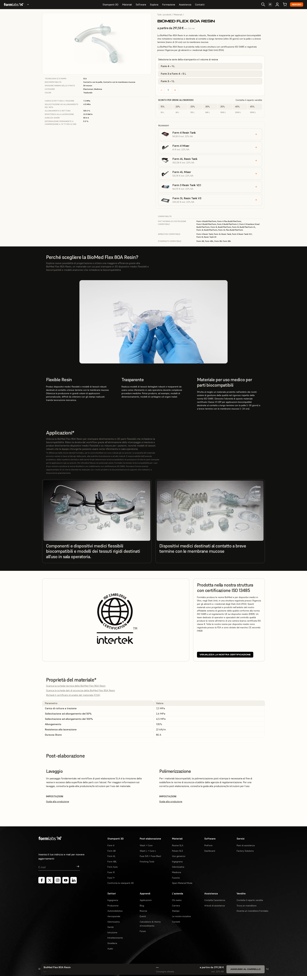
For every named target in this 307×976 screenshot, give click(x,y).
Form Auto (112, 866)
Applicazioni (146, 900)
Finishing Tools (147, 861)
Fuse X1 (111, 872)
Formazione (168, 4)
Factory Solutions (245, 850)
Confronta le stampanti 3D (120, 883)
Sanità (110, 927)
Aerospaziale (113, 916)
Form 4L (111, 856)
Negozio (296, 5)
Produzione (112, 905)
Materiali (127, 4)
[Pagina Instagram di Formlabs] (57, 880)
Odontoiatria (178, 866)
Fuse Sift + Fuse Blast (150, 856)
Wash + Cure (146, 845)
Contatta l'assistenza (214, 900)
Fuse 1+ (111, 877)
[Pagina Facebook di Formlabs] (41, 880)
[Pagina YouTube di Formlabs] (65, 880)
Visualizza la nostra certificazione (225, 654)
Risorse (143, 910)
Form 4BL (112, 861)
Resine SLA (177, 845)
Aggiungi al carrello (245, 969)
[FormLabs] (13, 4)
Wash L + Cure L (148, 850)
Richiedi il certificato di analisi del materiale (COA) (73, 695)
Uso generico (178, 856)
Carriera (176, 905)
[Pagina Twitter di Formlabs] (49, 880)
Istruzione (112, 932)
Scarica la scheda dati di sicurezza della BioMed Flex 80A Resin (80, 690)
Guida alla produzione (57, 801)
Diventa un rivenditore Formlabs (252, 910)
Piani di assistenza (246, 845)
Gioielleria (112, 943)
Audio (110, 948)
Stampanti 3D (110, 4)
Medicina (176, 872)
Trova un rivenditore (246, 905)
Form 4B (111, 850)
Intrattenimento (115, 937)
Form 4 (110, 845)
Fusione (176, 877)
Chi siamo (177, 900)
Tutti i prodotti (164, 14)
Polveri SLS (177, 850)
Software (141, 4)
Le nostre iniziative (181, 916)
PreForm (208, 845)
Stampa (175, 910)
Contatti (200, 4)
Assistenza (185, 4)
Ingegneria (177, 861)
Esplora (154, 4)
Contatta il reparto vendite (249, 100)
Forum (143, 931)
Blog (142, 905)
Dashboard (209, 850)
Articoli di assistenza (214, 905)
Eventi (143, 916)
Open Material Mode (182, 883)
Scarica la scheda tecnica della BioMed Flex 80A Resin (76, 685)
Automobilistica (114, 910)
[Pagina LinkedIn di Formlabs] (73, 880)
